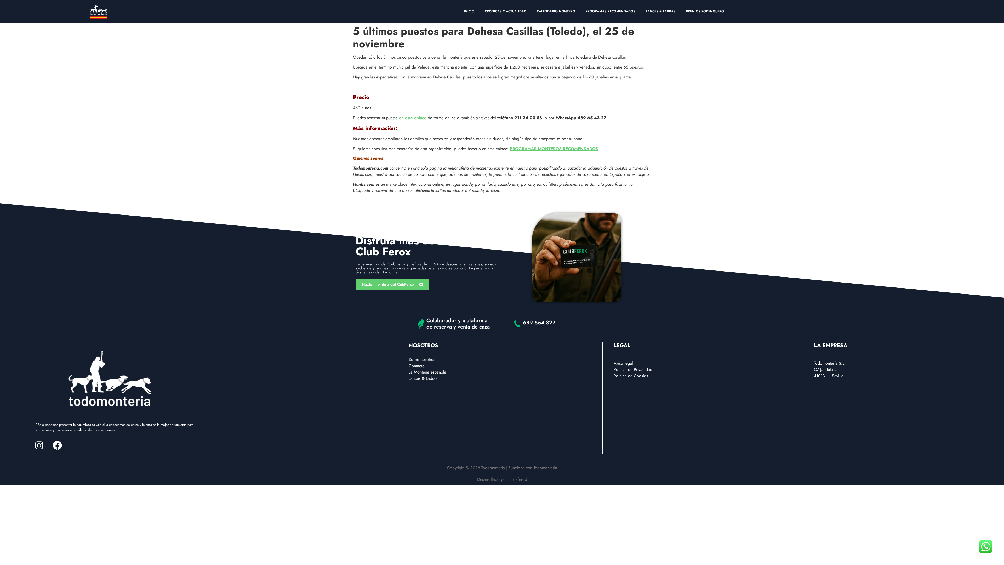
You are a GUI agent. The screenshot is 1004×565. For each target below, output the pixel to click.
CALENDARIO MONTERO (556, 11)
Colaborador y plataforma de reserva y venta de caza (458, 324)
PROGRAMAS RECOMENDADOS (610, 11)
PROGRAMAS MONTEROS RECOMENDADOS (554, 149)
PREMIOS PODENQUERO (705, 11)
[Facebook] (57, 445)
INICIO (469, 11)
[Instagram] (39, 445)
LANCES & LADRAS (661, 11)
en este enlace (412, 118)
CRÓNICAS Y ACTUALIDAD (505, 11)
